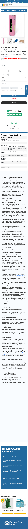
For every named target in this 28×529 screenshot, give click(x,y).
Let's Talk (14, 102)
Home (2, 10)
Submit (14, 96)
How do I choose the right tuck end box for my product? (12, 479)
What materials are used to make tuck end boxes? (12, 465)
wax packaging (9, 229)
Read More (5, 56)
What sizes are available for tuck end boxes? (12, 461)
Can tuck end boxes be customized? (12, 475)
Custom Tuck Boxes (11, 10)
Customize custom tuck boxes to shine (11, 197)
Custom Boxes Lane (7, 363)
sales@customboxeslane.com (13, 2)
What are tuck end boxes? (9, 456)
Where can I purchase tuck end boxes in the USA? (12, 484)
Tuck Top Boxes (21, 275)
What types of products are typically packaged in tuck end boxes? (12, 470)
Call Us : (13, 0)
